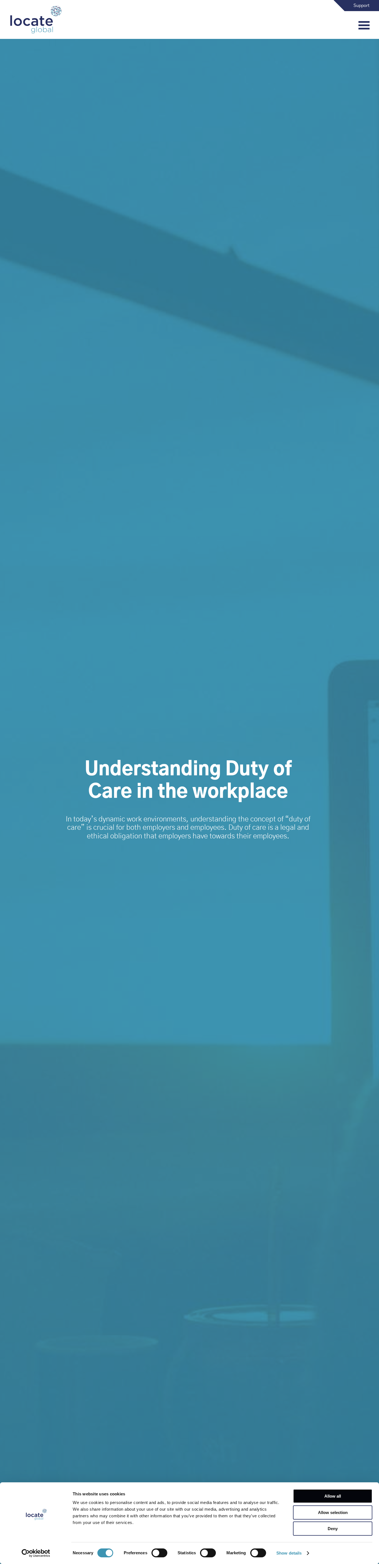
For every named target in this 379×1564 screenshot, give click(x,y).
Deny (333, 1528)
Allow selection (333, 1512)
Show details (289, 1553)
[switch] (159, 1552)
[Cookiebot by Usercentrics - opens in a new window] (36, 1553)
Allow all (332, 1496)
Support (361, 5)
